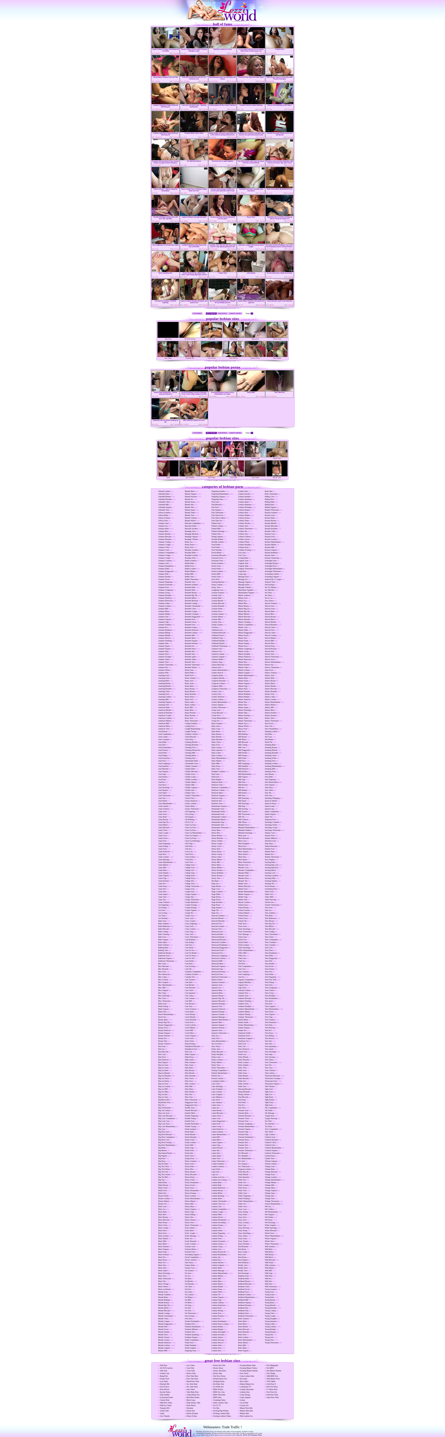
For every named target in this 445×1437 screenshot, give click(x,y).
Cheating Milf (190, 753)
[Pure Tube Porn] (279, 391)
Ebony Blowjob (191, 1174)
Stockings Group (271, 828)
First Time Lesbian (218, 518)
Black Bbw (162, 1214)
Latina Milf (215, 1137)
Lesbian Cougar (217, 1212)
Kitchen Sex (216, 1076)
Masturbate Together (245, 590)
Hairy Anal (215, 726)
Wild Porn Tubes (211, 458)
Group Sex (215, 721)
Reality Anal (242, 1265)
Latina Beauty (216, 1110)
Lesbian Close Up (218, 1204)
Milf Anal (241, 731)
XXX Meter (271, 1381)
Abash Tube (277, 458)
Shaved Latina (270, 633)
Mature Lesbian (244, 670)
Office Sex (242, 956)
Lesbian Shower (217, 1343)
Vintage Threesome (272, 1201)
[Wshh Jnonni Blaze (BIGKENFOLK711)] (279, 187)
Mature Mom (243, 678)
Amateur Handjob (164, 595)
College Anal (189, 865)
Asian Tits (162, 900)
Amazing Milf (163, 699)
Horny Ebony (216, 852)
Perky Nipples (243, 1065)
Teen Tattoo (269, 1060)
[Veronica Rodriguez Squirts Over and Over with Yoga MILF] (165, 215)
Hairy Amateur (216, 723)
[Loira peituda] (251, 271)
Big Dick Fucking (164, 1142)
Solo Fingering (270, 779)
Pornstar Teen (243, 1148)
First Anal (215, 502)
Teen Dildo (269, 956)
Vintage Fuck (270, 1174)
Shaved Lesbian (271, 635)
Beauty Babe (163, 1020)
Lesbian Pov (216, 1319)
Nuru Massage (243, 934)
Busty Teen (189, 718)
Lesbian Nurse (216, 1289)
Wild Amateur (270, 1247)
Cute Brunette (190, 988)
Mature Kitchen (244, 665)
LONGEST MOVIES (235, 313)
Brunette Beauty (191, 593)
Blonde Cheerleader (165, 1316)
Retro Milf (242, 1345)
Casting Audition (191, 723)
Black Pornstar (163, 1255)
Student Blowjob (271, 846)
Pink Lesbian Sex (246, 1416)
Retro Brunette (243, 1332)
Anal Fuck (162, 761)
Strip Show (269, 844)
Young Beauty (270, 1300)
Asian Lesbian (163, 857)
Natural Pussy (243, 916)
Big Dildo (161, 1148)
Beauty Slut (162, 1041)
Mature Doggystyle (245, 633)
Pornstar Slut (243, 1142)
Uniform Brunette (271, 1140)
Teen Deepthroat (271, 953)
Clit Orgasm (189, 817)
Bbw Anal (162, 964)
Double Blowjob (191, 1110)
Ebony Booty (190, 1177)
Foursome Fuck (217, 558)
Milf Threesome (244, 814)
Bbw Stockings (163, 996)
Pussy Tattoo (243, 1236)
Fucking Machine (217, 582)
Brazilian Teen (190, 558)
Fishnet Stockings (217, 531)
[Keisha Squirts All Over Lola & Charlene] (222, 104)
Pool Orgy (242, 1100)
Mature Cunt (242, 627)
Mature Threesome (245, 721)
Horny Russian (216, 876)
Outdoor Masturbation (246, 1009)
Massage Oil (242, 579)
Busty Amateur (190, 678)
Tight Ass (268, 1094)
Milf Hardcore (243, 769)
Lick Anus (242, 553)
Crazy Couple (190, 921)
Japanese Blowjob (218, 1001)
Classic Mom (189, 806)
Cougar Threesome (192, 900)
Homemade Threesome (220, 828)
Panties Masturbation (245, 1025)
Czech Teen (189, 1038)
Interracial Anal (217, 932)
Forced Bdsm (216, 553)
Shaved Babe (270, 611)
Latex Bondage (217, 1086)
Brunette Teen (190, 662)
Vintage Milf (269, 1185)
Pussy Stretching (244, 1233)
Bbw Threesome (164, 1001)
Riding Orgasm (270, 507)
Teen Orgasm (270, 1014)
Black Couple (163, 1228)
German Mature (217, 617)
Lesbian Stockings (245, 507)
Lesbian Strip (243, 513)
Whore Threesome (271, 1244)
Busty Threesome (191, 721)
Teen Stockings (270, 1052)
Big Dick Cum (163, 1140)
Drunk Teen (189, 1156)
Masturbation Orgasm (246, 593)
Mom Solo (242, 857)
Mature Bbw (242, 603)
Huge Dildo (215, 894)
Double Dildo (190, 1113)
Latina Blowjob (217, 1113)
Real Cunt (242, 1255)
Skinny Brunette (271, 691)
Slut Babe (268, 734)
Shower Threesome (272, 667)
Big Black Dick (164, 1100)
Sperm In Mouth (271, 801)
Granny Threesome (218, 707)
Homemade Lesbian (218, 817)
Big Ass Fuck (163, 1084)
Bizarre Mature (163, 1201)
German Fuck (216, 611)
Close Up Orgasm (191, 836)
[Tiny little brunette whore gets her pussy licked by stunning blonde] (251, 159)
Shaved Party (270, 643)
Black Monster (163, 1247)
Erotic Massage (190, 1236)
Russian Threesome (272, 558)
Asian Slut (162, 889)
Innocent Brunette (218, 921)
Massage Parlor (243, 585)
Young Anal (269, 1292)
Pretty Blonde (243, 1174)
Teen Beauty (269, 921)
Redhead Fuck (243, 1292)
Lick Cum (242, 555)
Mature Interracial (244, 659)
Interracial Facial (217, 950)
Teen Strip (268, 1054)
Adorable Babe (163, 494)
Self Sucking (269, 585)
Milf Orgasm (243, 777)
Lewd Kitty (244, 1403)
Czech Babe (189, 1012)
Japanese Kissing (217, 1012)
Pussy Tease (242, 1239)
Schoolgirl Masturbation (273, 569)
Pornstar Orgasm (244, 1129)
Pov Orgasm (242, 1164)
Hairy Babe (215, 731)
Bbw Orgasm (163, 990)
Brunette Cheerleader (192, 606)
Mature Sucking (244, 715)
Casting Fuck (190, 726)
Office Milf (242, 953)
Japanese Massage (218, 1017)
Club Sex (188, 849)
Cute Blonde (189, 985)
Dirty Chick (189, 1078)
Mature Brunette (244, 619)
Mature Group (243, 651)
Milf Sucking (243, 809)
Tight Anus (269, 1092)
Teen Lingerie (270, 1006)
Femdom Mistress (191, 1329)
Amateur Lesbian (164, 606)
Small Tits (268, 742)
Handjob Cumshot (218, 771)
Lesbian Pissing (217, 1311)
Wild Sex (268, 1279)
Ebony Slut (189, 1217)
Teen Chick (269, 937)
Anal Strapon (163, 790)
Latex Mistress (216, 1097)
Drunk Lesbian (190, 1142)
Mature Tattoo (243, 718)
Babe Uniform (163, 945)
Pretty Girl (242, 1182)
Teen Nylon (269, 1012)
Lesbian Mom (216, 1281)
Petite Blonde (243, 1076)
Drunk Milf (189, 1145)
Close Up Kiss (190, 830)
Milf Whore (242, 822)
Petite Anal (242, 1070)
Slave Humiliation (271, 729)
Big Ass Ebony (163, 1081)
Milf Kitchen (243, 771)
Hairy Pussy (215, 766)
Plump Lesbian (243, 1094)
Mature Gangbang (244, 649)
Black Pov (162, 1257)
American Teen (163, 729)
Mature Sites (244, 1413)
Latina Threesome (218, 1161)
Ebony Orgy (189, 1212)
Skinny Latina (270, 697)
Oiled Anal (242, 958)
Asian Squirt (162, 894)
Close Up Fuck (190, 828)
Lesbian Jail (215, 1257)
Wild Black (269, 1257)
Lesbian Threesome (245, 529)
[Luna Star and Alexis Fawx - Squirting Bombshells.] (194, 104)
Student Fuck (270, 849)
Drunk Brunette (190, 1137)
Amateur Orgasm (164, 619)
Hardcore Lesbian (218, 790)
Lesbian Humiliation (218, 1255)
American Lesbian (165, 718)
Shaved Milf (269, 641)
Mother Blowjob (244, 886)
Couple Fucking (191, 905)
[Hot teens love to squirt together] (222, 159)
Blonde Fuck (163, 1335)
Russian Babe (270, 518)
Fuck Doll (215, 579)
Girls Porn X (271, 1384)
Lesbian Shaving (217, 1340)
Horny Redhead (217, 873)
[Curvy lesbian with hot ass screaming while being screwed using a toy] (251, 48)
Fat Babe (188, 1279)
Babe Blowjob (163, 929)
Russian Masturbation (273, 542)
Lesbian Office (216, 1292)
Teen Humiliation (271, 998)
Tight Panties (269, 1100)
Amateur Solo (163, 643)
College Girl (189, 870)
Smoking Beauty (271, 747)
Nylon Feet (242, 940)
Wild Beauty (269, 1255)
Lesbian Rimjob (217, 1329)
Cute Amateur (190, 980)
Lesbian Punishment (218, 1321)
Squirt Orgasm (270, 814)
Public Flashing (244, 1198)
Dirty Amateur (190, 1062)
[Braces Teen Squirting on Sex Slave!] (279, 104)
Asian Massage (163, 860)
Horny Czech (216, 846)
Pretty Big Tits (243, 1172)
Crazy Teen (189, 934)
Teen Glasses (269, 990)
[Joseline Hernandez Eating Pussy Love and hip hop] (279, 132)
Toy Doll (268, 1121)
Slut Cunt (268, 737)
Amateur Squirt (163, 646)
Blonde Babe (163, 1297)
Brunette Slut (189, 651)
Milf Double (242, 753)
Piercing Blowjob (244, 1089)
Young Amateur (270, 1289)
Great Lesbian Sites (247, 1376)
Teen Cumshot (270, 945)
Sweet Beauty (270, 886)
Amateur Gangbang (165, 590)
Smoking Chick (270, 755)
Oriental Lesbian (244, 990)
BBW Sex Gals (219, 1392)
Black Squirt (162, 1271)
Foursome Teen (217, 561)
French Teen (216, 577)
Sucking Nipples (271, 881)
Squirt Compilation (272, 811)
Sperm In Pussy (270, 803)
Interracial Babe (217, 934)
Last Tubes (168, 358)
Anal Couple (163, 737)
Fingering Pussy (217, 499)
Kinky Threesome (218, 1068)
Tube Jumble (277, 358)
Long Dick (242, 571)
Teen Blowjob (270, 929)
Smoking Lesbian (271, 763)
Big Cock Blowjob (165, 1116)
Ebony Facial (190, 1185)
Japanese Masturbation (219, 1020)
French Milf (215, 574)
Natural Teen (243, 918)
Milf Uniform (243, 819)
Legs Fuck (215, 1172)
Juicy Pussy (215, 1046)
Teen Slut (268, 1041)
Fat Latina (188, 1292)
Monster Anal (243, 865)
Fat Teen (188, 1311)
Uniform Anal (270, 1137)
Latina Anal (215, 1105)
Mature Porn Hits (246, 1408)
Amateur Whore (164, 670)
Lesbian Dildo (216, 1214)
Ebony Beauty (190, 1172)
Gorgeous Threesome (219, 689)
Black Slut (162, 1265)
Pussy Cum (242, 1209)
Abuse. (260, 1435)
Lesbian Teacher (244, 523)
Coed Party (189, 860)
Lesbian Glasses (217, 1244)
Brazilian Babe (190, 553)
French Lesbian (217, 571)
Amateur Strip (163, 651)
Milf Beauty (242, 737)
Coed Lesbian (190, 857)
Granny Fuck (216, 694)
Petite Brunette (243, 1078)
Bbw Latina (162, 977)
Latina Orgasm (216, 1142)
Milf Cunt (241, 747)
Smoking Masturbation (273, 766)
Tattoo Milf (269, 897)
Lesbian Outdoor (217, 1303)
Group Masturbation (218, 718)
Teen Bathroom (270, 918)
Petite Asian (242, 1073)
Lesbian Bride (216, 1198)
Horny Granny (216, 854)
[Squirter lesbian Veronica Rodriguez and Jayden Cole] (194, 299)
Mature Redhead (244, 694)
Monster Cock (243, 868)
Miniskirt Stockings (245, 833)
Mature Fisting (243, 643)
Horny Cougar (216, 844)
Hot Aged (243, 1379)
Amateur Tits (163, 667)
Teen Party (269, 1025)
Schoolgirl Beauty (271, 563)
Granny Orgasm (217, 705)
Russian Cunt (270, 534)
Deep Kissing (190, 1044)
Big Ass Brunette (164, 1076)
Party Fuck (242, 1044)
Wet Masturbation (271, 1212)
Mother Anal (242, 884)
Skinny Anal (269, 675)
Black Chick (162, 1225)
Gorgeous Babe (217, 675)
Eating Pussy (189, 1158)
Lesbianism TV (245, 1387)
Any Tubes (211, 477)
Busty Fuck (189, 699)
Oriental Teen (243, 993)
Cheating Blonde (191, 742)
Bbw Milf (161, 988)
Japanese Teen (216, 1030)
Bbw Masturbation (165, 985)
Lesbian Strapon (244, 510)
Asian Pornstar (163, 881)
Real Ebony (242, 1257)
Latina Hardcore (217, 1129)
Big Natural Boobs (165, 1153)
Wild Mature (269, 1268)
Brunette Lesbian (191, 633)
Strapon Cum (270, 833)
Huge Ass (215, 884)
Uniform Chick (270, 1142)
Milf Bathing (243, 734)
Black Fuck (162, 1233)
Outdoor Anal (243, 996)
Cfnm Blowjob (190, 737)
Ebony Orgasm (190, 1209)
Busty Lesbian (190, 705)
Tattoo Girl (269, 894)
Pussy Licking (243, 1222)
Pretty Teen (242, 1190)
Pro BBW (270, 1368)
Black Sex (162, 1263)
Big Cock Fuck (163, 1124)
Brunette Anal (190, 582)
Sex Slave (268, 595)
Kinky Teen (215, 1065)
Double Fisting (190, 1118)
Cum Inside (189, 948)
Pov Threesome (244, 1166)
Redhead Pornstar (244, 1305)
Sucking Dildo (270, 878)
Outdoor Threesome (245, 1017)
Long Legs (242, 574)
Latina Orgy (215, 1145)
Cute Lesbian (190, 998)
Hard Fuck (215, 777)
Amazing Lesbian (164, 697)
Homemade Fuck (217, 814)
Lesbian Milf (216, 1279)
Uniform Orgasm (271, 1150)
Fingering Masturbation (220, 494)
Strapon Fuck (270, 836)
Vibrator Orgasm (271, 1161)
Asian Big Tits (163, 822)
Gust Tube (233, 477)
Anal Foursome (164, 758)
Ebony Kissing (190, 1193)
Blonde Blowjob (164, 1311)
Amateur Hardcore (165, 598)
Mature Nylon (243, 681)
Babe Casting (163, 932)
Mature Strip (242, 713)
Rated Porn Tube (193, 1381)
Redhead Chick (244, 1287)
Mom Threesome (244, 862)
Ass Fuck (161, 910)
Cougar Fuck (189, 892)
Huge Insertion (216, 902)
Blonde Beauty (163, 1303)
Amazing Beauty (164, 683)
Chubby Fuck (190, 774)
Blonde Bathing (164, 1300)
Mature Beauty (243, 606)
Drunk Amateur (190, 1129)
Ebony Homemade (192, 1190)
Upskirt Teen (269, 1158)
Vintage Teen (270, 1198)
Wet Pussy (268, 1220)
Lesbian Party (216, 1308)
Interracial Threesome (219, 977)
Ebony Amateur (190, 1161)
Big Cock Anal (163, 1113)
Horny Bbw (215, 833)
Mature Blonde (243, 614)
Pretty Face (242, 1180)
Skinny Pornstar (271, 713)
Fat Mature (189, 1297)
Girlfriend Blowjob (218, 633)
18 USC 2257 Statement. (250, 1435)
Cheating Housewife (192, 750)
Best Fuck (162, 1057)
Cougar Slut (189, 897)
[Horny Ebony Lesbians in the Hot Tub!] (165, 76)
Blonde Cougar (163, 1321)
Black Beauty (163, 1217)
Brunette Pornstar (191, 643)
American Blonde (164, 710)
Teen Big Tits (270, 924)
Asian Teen (162, 897)
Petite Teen (242, 1086)
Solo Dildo (269, 777)
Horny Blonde (216, 836)
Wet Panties (269, 1217)
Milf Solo (241, 795)
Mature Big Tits (244, 611)
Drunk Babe (189, 1132)
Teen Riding (269, 1036)
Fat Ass (187, 1276)
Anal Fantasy (163, 750)
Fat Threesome (190, 1313)
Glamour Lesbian (217, 654)
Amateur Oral (163, 617)
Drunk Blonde (190, 1134)
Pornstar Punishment (245, 1137)
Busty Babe (189, 686)
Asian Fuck (162, 849)
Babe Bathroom (164, 926)
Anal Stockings (163, 787)
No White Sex (218, 1387)
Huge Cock (215, 889)
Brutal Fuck (189, 675)
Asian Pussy (162, 886)
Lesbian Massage (217, 1271)
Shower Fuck (270, 659)
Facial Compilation (192, 1257)
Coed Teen (189, 862)
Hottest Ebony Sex (220, 1379)
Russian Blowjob (271, 526)
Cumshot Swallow (191, 974)
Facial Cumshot (190, 1260)
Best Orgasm (163, 1062)
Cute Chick (189, 990)
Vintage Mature (270, 1182)
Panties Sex (242, 1030)
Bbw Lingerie (163, 982)
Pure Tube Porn (192, 1379)
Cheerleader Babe (191, 761)
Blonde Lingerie (164, 1348)
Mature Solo (242, 705)
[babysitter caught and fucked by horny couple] (251, 243)
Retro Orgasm (243, 1351)
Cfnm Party (189, 739)
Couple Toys (189, 916)
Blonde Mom (190, 491)
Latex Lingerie (216, 1094)
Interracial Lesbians (218, 958)
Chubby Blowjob (191, 771)
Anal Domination (164, 747)
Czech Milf (189, 1030)
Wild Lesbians (270, 1265)
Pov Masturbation (244, 1158)
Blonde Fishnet (163, 1332)
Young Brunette (270, 1308)
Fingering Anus (190, 1351)
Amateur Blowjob (164, 537)
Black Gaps (191, 1400)
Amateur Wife (163, 673)
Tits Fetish (268, 1110)
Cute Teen (188, 1006)
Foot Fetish (215, 547)
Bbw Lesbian (163, 980)
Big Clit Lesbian (164, 1110)
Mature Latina (243, 667)
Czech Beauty (190, 1014)
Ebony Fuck (189, 1188)
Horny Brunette (217, 838)
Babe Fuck (162, 937)
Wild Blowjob (270, 1260)
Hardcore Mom (217, 793)
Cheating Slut (190, 758)
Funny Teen (215, 587)
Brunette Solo (190, 654)
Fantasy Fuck (190, 1268)
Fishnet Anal (216, 523)
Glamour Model (217, 659)
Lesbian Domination (218, 1220)
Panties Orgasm (244, 1028)
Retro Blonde (243, 1327)
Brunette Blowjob (191, 601)
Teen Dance (269, 950)
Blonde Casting (164, 1313)
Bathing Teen (163, 950)
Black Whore (163, 1287)
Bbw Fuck (162, 972)
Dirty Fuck (189, 1081)
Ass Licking (162, 913)
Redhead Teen (243, 1313)
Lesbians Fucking (244, 550)
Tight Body (269, 1097)
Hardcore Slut (216, 801)
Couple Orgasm (190, 910)
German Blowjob (217, 603)
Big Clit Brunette (164, 1108)
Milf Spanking (243, 798)
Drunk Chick (189, 1140)
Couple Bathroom (191, 902)
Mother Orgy (243, 897)
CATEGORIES (197, 313)
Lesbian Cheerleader (219, 1201)
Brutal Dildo (189, 673)
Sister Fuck (269, 670)
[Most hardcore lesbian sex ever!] (194, 419)
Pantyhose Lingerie (245, 1038)
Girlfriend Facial (217, 635)
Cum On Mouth (191, 953)
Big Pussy (162, 1161)
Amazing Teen (163, 705)
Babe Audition (163, 924)
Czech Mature (190, 1028)
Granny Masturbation (219, 702)
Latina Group (216, 1126)
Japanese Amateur (218, 982)
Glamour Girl (216, 651)
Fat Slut (188, 1308)
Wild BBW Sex (272, 1376)
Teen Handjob (270, 996)
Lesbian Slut (216, 1351)
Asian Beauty (163, 819)
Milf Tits (241, 817)
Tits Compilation (271, 1108)
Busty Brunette (190, 694)
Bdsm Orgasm (163, 1009)
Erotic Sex (188, 1239)
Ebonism (190, 1408)
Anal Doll (161, 745)
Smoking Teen (270, 771)
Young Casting (270, 1311)
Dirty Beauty (189, 1070)
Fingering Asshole (218, 491)
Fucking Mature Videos (248, 1368)
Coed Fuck (189, 854)
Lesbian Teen (243, 526)
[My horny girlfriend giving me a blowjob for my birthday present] (222, 299)
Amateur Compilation (166, 553)
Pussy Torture (243, 1241)
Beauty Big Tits (164, 1022)
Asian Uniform (163, 902)
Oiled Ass (241, 961)
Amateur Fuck (163, 587)
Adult (168, 477)
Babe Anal (162, 921)
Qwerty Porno (255, 358)
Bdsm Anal (162, 1004)
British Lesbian (190, 569)
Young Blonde (270, 1305)
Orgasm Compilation (245, 980)
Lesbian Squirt (243, 502)
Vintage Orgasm (271, 1190)
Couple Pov (189, 913)
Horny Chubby (217, 841)
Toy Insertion (270, 1124)
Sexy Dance (269, 601)
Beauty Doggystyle (165, 1025)
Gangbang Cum (217, 590)
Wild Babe (269, 1249)
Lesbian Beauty (217, 1190)
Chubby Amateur (191, 766)
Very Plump (271, 1373)
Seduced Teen (270, 582)
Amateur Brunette (164, 539)
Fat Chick (188, 1287)
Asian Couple (163, 833)
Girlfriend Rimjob (218, 641)
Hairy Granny (216, 747)
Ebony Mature (190, 1201)
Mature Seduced (244, 699)
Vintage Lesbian (271, 1177)
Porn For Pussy (272, 1387)
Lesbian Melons (217, 1276)
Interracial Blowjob (218, 940)
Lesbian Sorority (244, 494)
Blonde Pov (189, 499)
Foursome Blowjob (218, 555)
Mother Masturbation (246, 892)
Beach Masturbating (165, 1014)
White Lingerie (270, 1225)
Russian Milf (269, 547)
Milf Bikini (242, 739)
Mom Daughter (243, 844)
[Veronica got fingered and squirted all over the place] (222, 215)
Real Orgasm (243, 1260)
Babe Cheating (163, 934)
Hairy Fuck (215, 745)
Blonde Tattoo (190, 513)
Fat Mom (188, 1303)
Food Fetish (215, 545)
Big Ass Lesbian (164, 1086)
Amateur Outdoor (164, 625)
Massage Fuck (243, 577)
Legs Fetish (215, 1169)
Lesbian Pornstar (217, 1316)
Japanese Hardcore (218, 1009)
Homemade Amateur (219, 806)
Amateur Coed (163, 550)
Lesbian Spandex (244, 497)
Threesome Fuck (271, 1081)
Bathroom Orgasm (165, 958)
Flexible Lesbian (217, 542)
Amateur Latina (164, 603)
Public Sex (242, 1204)
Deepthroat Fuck (191, 1049)
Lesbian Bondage (217, 1196)
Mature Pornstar (244, 691)
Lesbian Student (244, 515)
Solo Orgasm (269, 785)
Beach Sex (162, 1017)
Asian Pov (162, 884)
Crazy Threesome (191, 937)
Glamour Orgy (216, 662)
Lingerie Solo (243, 563)
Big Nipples (162, 1156)
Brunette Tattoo (190, 659)
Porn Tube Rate (192, 1376)
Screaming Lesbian (272, 574)
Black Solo (162, 1268)
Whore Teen (269, 1241)
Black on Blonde (164, 1289)
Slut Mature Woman (274, 1371)
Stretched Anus (270, 841)
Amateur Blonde (164, 534)
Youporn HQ (255, 458)
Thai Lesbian (269, 1073)
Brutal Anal (189, 670)
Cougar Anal (189, 889)
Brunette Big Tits (191, 595)
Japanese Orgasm (217, 1025)
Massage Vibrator (244, 587)
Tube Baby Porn (193, 1392)
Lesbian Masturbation (219, 1273)
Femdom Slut (190, 1332)
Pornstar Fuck (243, 1121)
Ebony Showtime (219, 1371)
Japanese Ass (216, 988)
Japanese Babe (216, 990)
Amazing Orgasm (164, 702)
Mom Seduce (243, 854)
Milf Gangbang (243, 763)
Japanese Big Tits (217, 998)
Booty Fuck (189, 547)
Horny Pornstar (217, 870)
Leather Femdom (217, 1164)
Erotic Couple (190, 1233)
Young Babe (269, 1297)
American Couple (164, 715)
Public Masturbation (245, 1201)
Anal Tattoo (162, 793)
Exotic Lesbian (190, 1244)
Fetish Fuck (189, 1343)
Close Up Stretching (192, 841)
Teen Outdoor (270, 1020)
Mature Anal (242, 598)
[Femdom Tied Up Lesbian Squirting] (251, 104)
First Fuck (215, 507)
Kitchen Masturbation (219, 1073)
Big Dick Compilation (166, 1137)
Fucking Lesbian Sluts (221, 1413)
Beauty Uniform (164, 1044)
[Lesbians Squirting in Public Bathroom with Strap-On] (165, 104)
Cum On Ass (189, 950)
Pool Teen (242, 1108)
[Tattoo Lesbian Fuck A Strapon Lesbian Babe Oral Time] (194, 187)
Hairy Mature (216, 761)
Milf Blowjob (243, 742)
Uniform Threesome (272, 1153)
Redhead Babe (243, 1279)
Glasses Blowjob (217, 665)
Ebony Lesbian (190, 1196)
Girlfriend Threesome (219, 646)
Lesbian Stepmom (244, 505)
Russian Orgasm (271, 550)
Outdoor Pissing (244, 1014)
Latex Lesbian (216, 1092)
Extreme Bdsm (190, 1249)
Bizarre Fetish (163, 1196)
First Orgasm (216, 510)
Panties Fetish (243, 1022)
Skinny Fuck (269, 694)
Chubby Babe (190, 769)
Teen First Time (270, 980)
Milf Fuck (241, 761)
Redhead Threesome (245, 1316)
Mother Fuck (243, 889)
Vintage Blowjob (271, 1172)
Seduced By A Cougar (273, 579)
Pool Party (242, 1102)
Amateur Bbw (163, 531)
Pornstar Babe (243, 1113)
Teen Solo (268, 1044)
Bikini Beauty (163, 1185)
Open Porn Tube (273, 1397)
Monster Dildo (243, 873)
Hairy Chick (216, 742)
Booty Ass (188, 542)
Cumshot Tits (190, 977)
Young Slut (269, 1335)
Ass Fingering (163, 905)
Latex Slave (215, 1100)
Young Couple (270, 1316)
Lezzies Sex (244, 1405)
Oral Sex (241, 977)
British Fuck (189, 566)
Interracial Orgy (217, 969)
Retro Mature (243, 1343)
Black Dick (162, 1230)
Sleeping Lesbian (271, 731)
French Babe (216, 569)
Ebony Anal (189, 1164)
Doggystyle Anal (191, 1102)
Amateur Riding (164, 633)
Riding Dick (269, 499)
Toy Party (268, 1126)
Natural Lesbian (244, 910)
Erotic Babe (189, 1230)
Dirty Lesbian (190, 1084)
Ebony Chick (190, 1180)
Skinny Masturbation (272, 702)
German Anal (216, 595)
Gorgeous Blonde (217, 678)
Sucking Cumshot (271, 876)
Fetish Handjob (190, 1345)
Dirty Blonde (189, 1073)
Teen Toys (268, 1068)
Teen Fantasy (270, 969)
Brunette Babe (190, 587)
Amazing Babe (163, 681)
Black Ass (162, 1209)
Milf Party (242, 782)
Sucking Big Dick (271, 868)
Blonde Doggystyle (165, 1324)
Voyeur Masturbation (272, 1204)
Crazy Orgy (189, 932)
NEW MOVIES (222, 313)
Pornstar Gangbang (245, 1124)
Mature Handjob (244, 654)
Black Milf (162, 1241)
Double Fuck (189, 1121)
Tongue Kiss (269, 1116)
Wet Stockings (270, 1222)
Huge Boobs (216, 886)
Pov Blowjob (243, 1153)
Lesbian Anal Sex (217, 1177)
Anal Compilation (164, 734)
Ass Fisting (162, 908)
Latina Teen (215, 1158)
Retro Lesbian (243, 1337)
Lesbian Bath (216, 1185)
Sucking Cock (270, 873)
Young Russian (270, 1332)
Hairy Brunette (216, 739)
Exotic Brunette (190, 1241)
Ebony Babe (189, 1166)
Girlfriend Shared (217, 643)
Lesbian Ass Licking (219, 1180)
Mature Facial (243, 635)
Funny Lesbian (216, 585)
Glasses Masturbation (219, 670)
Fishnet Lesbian (217, 526)
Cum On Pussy (190, 956)
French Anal (216, 566)
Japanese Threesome (219, 1033)
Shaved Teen (269, 654)
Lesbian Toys (243, 534)
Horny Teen (215, 878)
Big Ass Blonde (164, 1073)
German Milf (216, 619)
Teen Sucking (270, 1057)
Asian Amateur (163, 809)
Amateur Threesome (165, 665)
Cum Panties (189, 961)
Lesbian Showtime (247, 1389)
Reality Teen (242, 1271)
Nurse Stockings (244, 929)
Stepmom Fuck (270, 819)
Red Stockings (243, 1273)
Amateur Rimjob (164, 635)
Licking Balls (243, 558)
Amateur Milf (163, 609)
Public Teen (242, 1206)
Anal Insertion (163, 766)
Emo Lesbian (190, 1228)
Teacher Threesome (272, 905)
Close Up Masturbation (193, 833)
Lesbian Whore (243, 542)
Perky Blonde (243, 1057)
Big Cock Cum (163, 1121)
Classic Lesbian (190, 803)
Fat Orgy (188, 1305)
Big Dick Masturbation (166, 1145)
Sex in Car (269, 598)
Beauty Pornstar (164, 1036)
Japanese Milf (216, 1022)
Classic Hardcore (191, 801)
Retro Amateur (243, 1319)
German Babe (216, 598)
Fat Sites (216, 1408)
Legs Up (214, 1174)
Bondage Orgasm (191, 537)
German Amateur (217, 593)
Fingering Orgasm (218, 497)
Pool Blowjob (243, 1097)
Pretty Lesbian (243, 1185)
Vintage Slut (269, 1196)
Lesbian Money (217, 1284)
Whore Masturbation (272, 1236)
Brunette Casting (191, 603)
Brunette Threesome (192, 665)
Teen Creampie (270, 942)
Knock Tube (277, 477)
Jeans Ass (215, 1036)
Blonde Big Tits (164, 1305)
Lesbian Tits (242, 531)
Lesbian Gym (216, 1249)
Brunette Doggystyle (192, 617)
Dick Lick (188, 1052)
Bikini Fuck (162, 1190)
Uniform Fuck (270, 1145)
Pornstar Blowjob (244, 1116)
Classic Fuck (189, 798)
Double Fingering (191, 1116)
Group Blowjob (217, 713)
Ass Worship (163, 918)
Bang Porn (255, 339)
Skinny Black (270, 683)
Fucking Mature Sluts (248, 1365)
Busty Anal (189, 681)
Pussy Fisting (243, 1212)
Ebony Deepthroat (191, 1182)
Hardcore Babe (217, 782)
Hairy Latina (216, 753)
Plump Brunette (244, 1092)
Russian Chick (270, 531)
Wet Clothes (269, 1209)
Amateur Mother (164, 614)
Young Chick (270, 1313)
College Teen (190, 884)
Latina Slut (215, 1150)
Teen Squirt (269, 1049)
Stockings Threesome (273, 830)
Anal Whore (162, 801)
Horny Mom (216, 865)
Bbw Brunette (163, 969)
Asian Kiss (162, 854)
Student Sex (269, 854)
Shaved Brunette (271, 625)
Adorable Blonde (164, 497)
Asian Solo (162, 892)
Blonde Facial (163, 1329)
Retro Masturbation (245, 1340)
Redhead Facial (244, 1289)
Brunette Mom (190, 638)
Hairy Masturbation (218, 758)
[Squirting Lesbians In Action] (222, 48)
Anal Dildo (162, 742)
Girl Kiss (214, 627)
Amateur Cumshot (165, 561)
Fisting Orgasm (217, 537)
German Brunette (217, 606)
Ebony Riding (190, 1214)
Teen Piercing (270, 1028)
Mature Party (243, 689)
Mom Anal (242, 836)
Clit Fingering (190, 811)
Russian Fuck (270, 537)
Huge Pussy (215, 905)
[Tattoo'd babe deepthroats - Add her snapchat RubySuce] (165, 391)
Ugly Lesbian (270, 1134)
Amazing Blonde (164, 686)
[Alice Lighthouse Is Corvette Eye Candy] (165, 243)
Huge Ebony (216, 897)
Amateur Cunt (163, 563)
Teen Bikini (269, 926)
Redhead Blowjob (244, 1284)
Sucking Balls (270, 862)
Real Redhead (243, 1263)
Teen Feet (268, 972)
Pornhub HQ (190, 358)
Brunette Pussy (190, 649)
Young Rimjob (270, 1329)
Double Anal (189, 1108)
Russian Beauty (270, 521)
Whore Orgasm (270, 1239)
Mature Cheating (244, 622)
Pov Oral (241, 1161)
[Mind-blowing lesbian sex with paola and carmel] (222, 76)
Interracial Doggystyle (219, 948)
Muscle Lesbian (244, 902)
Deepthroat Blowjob (192, 1046)
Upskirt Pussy (270, 1156)
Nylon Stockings (244, 948)
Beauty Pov (162, 1038)
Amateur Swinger (164, 657)
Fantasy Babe (190, 1265)
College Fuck (190, 868)
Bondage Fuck (190, 531)
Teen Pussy (269, 1033)
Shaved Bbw (269, 614)
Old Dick (241, 964)
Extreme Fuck (190, 1252)
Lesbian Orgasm (217, 1297)
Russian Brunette (271, 529)
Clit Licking (189, 814)
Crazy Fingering (191, 924)
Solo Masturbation (271, 782)
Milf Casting (242, 745)
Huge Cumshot (217, 892)
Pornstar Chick (243, 1118)
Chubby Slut (189, 790)
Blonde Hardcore (164, 1343)
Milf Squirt (242, 801)
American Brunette (165, 713)
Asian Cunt (162, 836)
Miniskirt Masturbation (246, 828)
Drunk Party (189, 1150)
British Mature (190, 571)
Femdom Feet (190, 1324)
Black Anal (162, 1206)
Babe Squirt (162, 942)
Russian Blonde (270, 523)
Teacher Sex (269, 902)
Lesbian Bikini (216, 1193)
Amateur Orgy (163, 622)
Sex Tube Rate (192, 1384)
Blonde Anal (162, 1292)
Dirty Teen (189, 1097)
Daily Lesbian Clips (220, 1403)
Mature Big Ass (244, 609)
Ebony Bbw (189, 1169)
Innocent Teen (216, 929)
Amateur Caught (164, 545)
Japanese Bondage (218, 1004)
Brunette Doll (190, 619)
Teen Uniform (270, 1070)
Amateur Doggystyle (165, 571)
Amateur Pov (163, 627)
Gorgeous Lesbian (218, 683)
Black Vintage (163, 1284)
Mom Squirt (242, 860)
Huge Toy (215, 913)
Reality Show (243, 1268)
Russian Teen (270, 555)
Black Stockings (164, 1273)
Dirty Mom (189, 1089)
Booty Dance (190, 545)
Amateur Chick (163, 547)
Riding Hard (269, 505)
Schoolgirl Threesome (273, 571)
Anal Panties (162, 777)
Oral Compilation (244, 966)
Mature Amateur (244, 595)
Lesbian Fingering (218, 1233)
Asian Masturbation (165, 862)
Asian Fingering (164, 844)
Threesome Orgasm (272, 1084)
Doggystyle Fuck (191, 1105)
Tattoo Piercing (270, 900)
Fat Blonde (189, 1281)
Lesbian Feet (216, 1228)
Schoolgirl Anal (270, 561)
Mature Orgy (243, 686)
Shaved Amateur (271, 603)
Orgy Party (242, 988)
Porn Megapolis (272, 1365)
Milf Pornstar (243, 785)
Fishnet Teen (216, 534)
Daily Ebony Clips (193, 1403)
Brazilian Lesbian (191, 555)
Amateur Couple (164, 558)
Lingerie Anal (243, 561)
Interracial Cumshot (218, 942)
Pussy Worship (243, 1244)
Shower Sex (269, 665)
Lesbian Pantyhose (218, 1305)
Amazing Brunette (165, 689)
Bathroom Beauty (164, 953)
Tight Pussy (269, 1102)
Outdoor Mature (244, 1012)
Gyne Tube (255, 477)
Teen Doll (268, 961)
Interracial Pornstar (218, 972)
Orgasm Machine (244, 982)
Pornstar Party (243, 1134)
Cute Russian (190, 1004)
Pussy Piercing (243, 1228)
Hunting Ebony (219, 1381)
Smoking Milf (270, 769)
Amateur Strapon (164, 649)
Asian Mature (163, 865)
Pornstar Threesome (245, 1150)
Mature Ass (242, 601)
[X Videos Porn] (279, 48)
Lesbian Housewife (218, 1252)
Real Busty (242, 1249)
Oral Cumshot (243, 972)
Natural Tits (242, 921)
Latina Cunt (215, 1118)
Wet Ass (268, 1206)
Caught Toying (190, 731)
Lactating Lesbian (218, 1081)
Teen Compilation (271, 940)
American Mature (164, 721)
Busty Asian (189, 683)
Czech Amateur (190, 1009)
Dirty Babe (189, 1068)
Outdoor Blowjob (244, 998)
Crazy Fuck (189, 926)
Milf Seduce (242, 793)
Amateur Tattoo (164, 659)
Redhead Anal (243, 1276)
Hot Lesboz (244, 1381)
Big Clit (161, 1105)
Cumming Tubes (219, 1400)
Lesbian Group (216, 1247)
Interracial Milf (216, 961)
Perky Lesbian (243, 1062)
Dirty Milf (188, 1086)
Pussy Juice (242, 1220)
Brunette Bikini (190, 598)
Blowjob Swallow (191, 529)
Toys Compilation (271, 1129)
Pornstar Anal (243, 1110)
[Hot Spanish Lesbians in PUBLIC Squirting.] (165, 299)
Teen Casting (269, 932)
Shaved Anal (269, 606)
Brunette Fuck (190, 625)
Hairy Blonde (216, 737)
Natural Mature (243, 913)
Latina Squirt (216, 1156)
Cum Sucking (190, 966)
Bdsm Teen (162, 1012)
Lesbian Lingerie (217, 1265)
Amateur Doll (163, 574)
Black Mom (162, 1244)
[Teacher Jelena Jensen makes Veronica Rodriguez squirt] (194, 48)
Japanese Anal (216, 985)
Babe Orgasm (163, 940)
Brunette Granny (191, 627)
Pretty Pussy (242, 1188)
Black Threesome (164, 1279)
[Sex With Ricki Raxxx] (194, 159)
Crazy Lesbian (190, 929)
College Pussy (190, 878)
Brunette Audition (191, 585)
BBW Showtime (219, 1395)
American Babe (164, 707)
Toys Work (269, 1132)
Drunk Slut (189, 1153)
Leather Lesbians (217, 1166)
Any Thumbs (190, 477)
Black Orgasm (163, 1249)
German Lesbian (217, 614)
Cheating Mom (190, 755)
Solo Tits (268, 793)
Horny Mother (216, 868)
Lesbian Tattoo (243, 521)
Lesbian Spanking (244, 499)
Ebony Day (191, 1411)
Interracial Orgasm (218, 966)
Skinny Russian (270, 715)
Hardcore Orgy (217, 798)
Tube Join (211, 339)
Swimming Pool (271, 889)
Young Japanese (271, 1321)
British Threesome (191, 579)
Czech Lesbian (190, 1025)
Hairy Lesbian (216, 755)
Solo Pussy (269, 787)
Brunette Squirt (190, 657)
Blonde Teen (189, 515)
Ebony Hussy (218, 1368)
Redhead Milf (243, 1300)
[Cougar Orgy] (222, 271)
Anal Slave (162, 785)
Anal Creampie (163, 739)
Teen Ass (268, 910)
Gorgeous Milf (216, 686)
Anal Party (162, 779)
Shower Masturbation (273, 662)
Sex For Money (270, 587)
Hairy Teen (215, 769)
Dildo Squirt (189, 1060)
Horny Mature (216, 860)
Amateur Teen (163, 662)
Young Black (269, 1303)
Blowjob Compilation (193, 523)
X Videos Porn (272, 1389)
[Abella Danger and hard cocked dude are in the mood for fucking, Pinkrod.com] (222, 132)
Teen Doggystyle (271, 958)
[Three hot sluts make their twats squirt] (251, 76)
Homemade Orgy (217, 822)
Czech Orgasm (190, 1036)
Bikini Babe (162, 1182)
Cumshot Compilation (193, 972)
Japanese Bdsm (217, 993)
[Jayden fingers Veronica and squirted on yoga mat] (251, 299)
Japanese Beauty (217, 996)
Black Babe (162, 1212)
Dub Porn (168, 339)
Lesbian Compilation (219, 1209)
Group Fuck (215, 715)
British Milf (189, 574)
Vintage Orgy (270, 1193)
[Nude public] (251, 391)
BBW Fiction (218, 1389)
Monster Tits (242, 881)
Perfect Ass (242, 1054)
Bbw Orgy (162, 993)
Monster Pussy (243, 878)
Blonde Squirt (190, 510)
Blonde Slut (189, 505)
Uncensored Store (168, 458)
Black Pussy (162, 1260)
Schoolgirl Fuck (271, 566)
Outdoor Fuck (243, 1004)
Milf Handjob (243, 766)
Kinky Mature (216, 1062)
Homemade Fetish (218, 811)
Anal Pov (161, 782)
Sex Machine (269, 590)
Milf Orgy (242, 779)
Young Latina (270, 1324)
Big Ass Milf (163, 1089)
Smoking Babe (270, 745)
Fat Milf (188, 1300)
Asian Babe (162, 817)
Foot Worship (216, 550)
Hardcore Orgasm (218, 795)
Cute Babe (189, 982)
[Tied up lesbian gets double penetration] (279, 271)
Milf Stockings (243, 803)
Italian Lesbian (216, 980)
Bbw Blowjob (163, 966)
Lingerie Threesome (245, 569)
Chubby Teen (190, 793)
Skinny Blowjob (271, 689)
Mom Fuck (242, 846)
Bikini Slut (162, 1193)
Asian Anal (162, 811)
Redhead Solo (243, 1311)
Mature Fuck (243, 646)
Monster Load (243, 876)
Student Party (270, 852)
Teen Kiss (268, 1004)
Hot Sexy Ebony (219, 1376)
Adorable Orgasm (164, 507)
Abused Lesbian (164, 491)
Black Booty (162, 1222)
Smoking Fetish (270, 758)
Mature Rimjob (243, 697)
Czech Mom (189, 1033)
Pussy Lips (242, 1225)
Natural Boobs (243, 908)
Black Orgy (162, 1252)
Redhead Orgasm (244, 1303)
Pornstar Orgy (243, 1132)
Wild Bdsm (269, 1252)
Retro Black (242, 1324)
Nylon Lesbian (243, 945)
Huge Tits (215, 910)
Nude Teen (242, 924)
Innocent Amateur (218, 916)
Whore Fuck (269, 1233)
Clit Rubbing (189, 819)
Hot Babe (215, 881)
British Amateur (190, 561)
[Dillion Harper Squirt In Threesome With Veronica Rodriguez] (279, 76)
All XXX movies (189, 339)
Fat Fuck (188, 1289)
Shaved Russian (271, 649)
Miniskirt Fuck (243, 825)
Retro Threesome (271, 494)
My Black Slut (218, 1384)
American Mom (164, 726)
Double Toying (190, 1126)
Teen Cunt (268, 948)
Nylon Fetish (243, 942)
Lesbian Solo (243, 491)
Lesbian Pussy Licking (219, 1324)
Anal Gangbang (164, 763)
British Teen (189, 577)
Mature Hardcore (244, 657)
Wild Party (269, 1276)
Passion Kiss (242, 1052)
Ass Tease (162, 916)
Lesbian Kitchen (217, 1263)
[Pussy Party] (251, 215)
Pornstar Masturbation (246, 1126)
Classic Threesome (192, 809)
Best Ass (161, 1049)
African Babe (163, 515)
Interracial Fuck (217, 953)
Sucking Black (270, 870)
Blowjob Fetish (190, 526)
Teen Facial (269, 966)
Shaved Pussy (270, 646)
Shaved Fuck (269, 630)
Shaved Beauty (270, 617)
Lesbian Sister (216, 1345)
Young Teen (269, 1340)
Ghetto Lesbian (217, 625)
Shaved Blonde (270, 622)
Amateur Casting (164, 542)
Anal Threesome (164, 795)
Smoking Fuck (270, 761)
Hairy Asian (215, 729)
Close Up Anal (190, 825)
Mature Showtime (246, 1411)
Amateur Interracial (165, 601)
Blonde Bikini (163, 1308)
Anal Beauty (162, 731)
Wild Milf (268, 1271)
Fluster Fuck (277, 339)
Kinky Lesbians (217, 1060)
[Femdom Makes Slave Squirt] (194, 132)
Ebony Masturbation (192, 1198)
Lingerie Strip (243, 566)
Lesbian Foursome (218, 1241)
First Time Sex (216, 521)
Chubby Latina (190, 777)
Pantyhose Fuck (244, 1036)
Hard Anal (215, 774)
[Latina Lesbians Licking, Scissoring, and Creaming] (165, 48)
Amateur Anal (163, 523)
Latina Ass (215, 1108)
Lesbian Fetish (216, 1230)
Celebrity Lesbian (191, 734)
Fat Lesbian (189, 1295)
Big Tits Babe (163, 1164)
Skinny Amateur (271, 673)
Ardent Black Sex (193, 1395)
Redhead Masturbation (246, 1297)
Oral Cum (241, 969)
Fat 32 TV (217, 1405)
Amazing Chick (164, 691)
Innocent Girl (216, 924)
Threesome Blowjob (272, 1076)
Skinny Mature (270, 705)
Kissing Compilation (219, 1070)
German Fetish (216, 609)
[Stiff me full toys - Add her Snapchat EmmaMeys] (165, 187)
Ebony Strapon (190, 1220)
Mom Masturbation (245, 849)
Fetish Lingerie (190, 1348)
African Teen (163, 521)
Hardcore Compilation (219, 787)
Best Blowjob (163, 1052)
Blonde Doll (162, 1327)
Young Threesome (271, 1343)
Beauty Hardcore (164, 1030)
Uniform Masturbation (273, 1148)
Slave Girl (268, 726)
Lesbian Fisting (217, 1236)
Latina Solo (215, 1153)
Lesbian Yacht (243, 547)
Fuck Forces (212, 358)
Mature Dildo (243, 630)
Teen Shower (270, 1038)
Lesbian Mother (217, 1287)
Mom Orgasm (243, 852)
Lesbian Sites (245, 1392)
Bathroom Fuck (164, 956)
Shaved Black (270, 619)
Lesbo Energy (245, 1395)
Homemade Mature (218, 819)
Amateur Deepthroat (165, 566)
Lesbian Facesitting (218, 1222)
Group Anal (215, 710)
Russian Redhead (271, 553)
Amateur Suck (163, 654)
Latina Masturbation (218, 1134)
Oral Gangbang (244, 974)
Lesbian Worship (244, 545)
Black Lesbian (163, 1236)
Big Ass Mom (163, 1092)
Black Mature (163, 1239)
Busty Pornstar (190, 713)
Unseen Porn (190, 458)
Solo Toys (268, 795)
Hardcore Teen (216, 803)
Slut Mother (269, 739)
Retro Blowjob (243, 1329)
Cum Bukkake (190, 940)
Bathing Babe (163, 948)
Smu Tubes (191, 1389)
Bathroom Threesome (166, 961)
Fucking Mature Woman (249, 1371)
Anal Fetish (162, 753)
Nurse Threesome (244, 932)
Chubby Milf (189, 785)
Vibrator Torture (271, 1164)
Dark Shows (191, 1405)
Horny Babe (216, 830)
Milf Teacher (243, 811)
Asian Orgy (162, 878)
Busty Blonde (190, 691)
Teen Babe (269, 916)
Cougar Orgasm (191, 894)
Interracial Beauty (217, 937)
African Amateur (164, 513)
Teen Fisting (269, 982)
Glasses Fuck (216, 667)
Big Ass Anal (163, 1065)
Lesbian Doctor (217, 1217)
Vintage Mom (270, 1188)
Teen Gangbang (271, 988)
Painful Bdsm (243, 1020)
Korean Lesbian (217, 1078)
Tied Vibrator (270, 1086)
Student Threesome (272, 857)
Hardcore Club (216, 785)
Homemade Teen (217, 825)
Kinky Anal (215, 1049)
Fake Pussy (189, 1263)
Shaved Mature (270, 638)
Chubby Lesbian (191, 779)
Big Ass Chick (163, 1078)
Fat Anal (188, 1273)
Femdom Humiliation (192, 1327)
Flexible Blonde (217, 539)
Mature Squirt (243, 707)
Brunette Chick (190, 609)
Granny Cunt (216, 691)
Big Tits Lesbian (164, 1174)
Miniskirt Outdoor (244, 830)
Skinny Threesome (272, 721)
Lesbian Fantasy (217, 1225)
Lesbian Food (216, 1239)
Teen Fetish (269, 974)
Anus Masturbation (165, 803)
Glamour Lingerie (218, 657)
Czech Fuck (189, 1022)
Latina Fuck (215, 1124)
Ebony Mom (189, 1206)
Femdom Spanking (192, 1335)
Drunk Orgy (189, 1148)
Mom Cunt (242, 841)
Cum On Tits (189, 958)
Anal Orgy (162, 774)
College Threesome (192, 886)
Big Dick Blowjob (165, 1134)
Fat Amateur (189, 1271)
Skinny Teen (269, 718)
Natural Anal (243, 905)
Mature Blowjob (244, 617)
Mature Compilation (245, 625)
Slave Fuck (269, 723)
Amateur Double (164, 577)
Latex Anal (215, 1084)
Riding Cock (269, 497)
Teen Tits (268, 1065)
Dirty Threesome (191, 1100)
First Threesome (217, 513)
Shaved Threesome (272, 657)
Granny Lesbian (217, 699)
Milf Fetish (242, 758)
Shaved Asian (270, 609)
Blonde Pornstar (191, 497)
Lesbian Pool (216, 1313)
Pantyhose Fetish (244, 1033)
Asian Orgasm (163, 876)
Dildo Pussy (189, 1057)
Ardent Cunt (233, 339)
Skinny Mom (269, 710)
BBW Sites (217, 1397)
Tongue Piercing (271, 1118)
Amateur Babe (163, 529)
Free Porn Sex (272, 1392)
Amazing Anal (163, 675)
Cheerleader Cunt (191, 763)
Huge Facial (215, 900)
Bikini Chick (163, 1188)
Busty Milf (189, 707)
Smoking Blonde (271, 750)
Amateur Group (164, 593)
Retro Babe (242, 1321)
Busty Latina (189, 702)
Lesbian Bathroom (218, 1188)
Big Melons (162, 1150)
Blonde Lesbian (164, 1345)
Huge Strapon (216, 908)
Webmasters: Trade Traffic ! (222, 1427)
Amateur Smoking (165, 641)
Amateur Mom (163, 611)
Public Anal (242, 1193)
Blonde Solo (189, 507)
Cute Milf (188, 1001)
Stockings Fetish (271, 825)
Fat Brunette (189, 1284)
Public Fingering (244, 1196)
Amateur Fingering (165, 582)
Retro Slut (268, 491)
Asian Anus (162, 814)
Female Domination (192, 1321)
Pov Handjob (243, 1156)
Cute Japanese (190, 993)
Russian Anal (270, 515)
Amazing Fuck (163, 694)
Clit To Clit (189, 822)
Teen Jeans (269, 1001)
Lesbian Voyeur (244, 539)
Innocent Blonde (217, 918)
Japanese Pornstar (217, 1028)
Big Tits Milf (163, 1177)
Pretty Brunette (243, 1177)
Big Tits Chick (163, 1166)
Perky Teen (242, 1068)
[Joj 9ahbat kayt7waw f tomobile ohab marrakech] (251, 187)
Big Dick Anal (163, 1132)
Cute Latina (189, 996)
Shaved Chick (270, 627)
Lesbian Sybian (244, 518)
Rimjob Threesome (272, 510)
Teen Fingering (270, 977)
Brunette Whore (191, 667)
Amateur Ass (163, 526)
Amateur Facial (163, 579)
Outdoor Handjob (244, 1006)
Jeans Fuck (215, 1038)
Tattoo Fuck (269, 892)
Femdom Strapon (191, 1337)
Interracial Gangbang (219, 956)
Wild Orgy (269, 1273)
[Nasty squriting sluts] (165, 271)
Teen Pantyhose (270, 1022)
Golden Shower (217, 673)
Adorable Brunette (165, 499)
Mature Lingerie (244, 673)
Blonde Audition (164, 1295)
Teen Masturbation (271, 1009)
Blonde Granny (164, 1340)
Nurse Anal (242, 926)
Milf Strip (241, 806)
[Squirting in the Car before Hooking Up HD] (165, 419)
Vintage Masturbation (273, 1180)
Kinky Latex (216, 1057)
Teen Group (269, 993)
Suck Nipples (270, 860)
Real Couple (242, 1252)
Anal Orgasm (163, 771)
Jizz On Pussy (216, 1044)
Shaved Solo (269, 651)
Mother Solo (242, 900)
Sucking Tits (269, 884)
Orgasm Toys (243, 985)
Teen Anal (268, 908)
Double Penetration (192, 1124)
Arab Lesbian (163, 806)
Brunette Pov (189, 646)
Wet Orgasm (269, 1214)
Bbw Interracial (164, 974)
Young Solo (269, 1337)
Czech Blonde (190, 1017)
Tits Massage (269, 1113)
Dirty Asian (189, 1065)
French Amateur (217, 563)
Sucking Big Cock (271, 865)
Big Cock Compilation (166, 1118)
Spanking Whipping (272, 798)
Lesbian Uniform (244, 537)
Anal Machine (163, 769)
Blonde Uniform (191, 518)
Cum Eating (189, 942)
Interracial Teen (217, 974)
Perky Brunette (243, 1060)
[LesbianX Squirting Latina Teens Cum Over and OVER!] (194, 243)
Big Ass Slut (162, 1094)
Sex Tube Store (192, 1387)
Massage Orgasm (244, 582)
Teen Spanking (270, 1046)
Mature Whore (243, 726)
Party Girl (241, 1046)
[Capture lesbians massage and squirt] (194, 215)
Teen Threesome (271, 1062)
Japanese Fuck (216, 1006)
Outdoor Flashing (244, 1001)
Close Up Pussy (191, 838)
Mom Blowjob (243, 838)
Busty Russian (190, 715)
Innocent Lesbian (217, 926)
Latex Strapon (216, 1102)
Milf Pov (241, 787)
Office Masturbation (245, 950)
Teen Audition (270, 913)
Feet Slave (188, 1319)
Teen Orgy (269, 1017)
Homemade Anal (217, 809)
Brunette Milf (190, 635)
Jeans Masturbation (218, 1041)
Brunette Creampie (192, 614)
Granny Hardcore (217, 697)
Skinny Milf (269, 707)
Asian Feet (162, 841)
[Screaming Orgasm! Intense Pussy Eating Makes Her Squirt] (222, 391)
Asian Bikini (162, 825)
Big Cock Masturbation (166, 1126)
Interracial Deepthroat (219, 945)
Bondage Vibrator (191, 539)
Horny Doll (215, 849)
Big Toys (161, 1180)
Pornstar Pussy (243, 1140)
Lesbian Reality (217, 1327)
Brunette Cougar (191, 611)
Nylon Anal (242, 937)
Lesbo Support (245, 1397)
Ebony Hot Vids (219, 1365)
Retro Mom (242, 1348)
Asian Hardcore (164, 852)
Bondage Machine (191, 534)
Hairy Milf (215, 763)
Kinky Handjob (217, 1054)
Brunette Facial (190, 622)
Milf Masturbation (244, 774)
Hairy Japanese (217, 750)
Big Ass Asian (163, 1068)
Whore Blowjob (271, 1230)
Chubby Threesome (192, 795)
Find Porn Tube (272, 1395)
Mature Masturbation (245, 675)
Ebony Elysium (192, 1413)
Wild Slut (268, 1281)
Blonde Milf (162, 1351)
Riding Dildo (269, 502)
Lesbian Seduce (217, 1337)
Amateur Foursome (165, 585)
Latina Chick (216, 1116)
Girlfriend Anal (217, 630)
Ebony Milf (189, 1204)
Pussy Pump (242, 1230)
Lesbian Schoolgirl (218, 1332)
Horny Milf (215, 862)
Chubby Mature (190, 782)
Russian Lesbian (271, 539)
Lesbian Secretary (218, 1335)
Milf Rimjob (242, 790)
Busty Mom (189, 710)
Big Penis (161, 1158)
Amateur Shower (164, 638)
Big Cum (161, 1129)
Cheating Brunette (191, 745)
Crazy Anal (189, 918)
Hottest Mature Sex (247, 1384)
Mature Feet (242, 638)
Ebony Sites (217, 1373)
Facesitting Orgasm (192, 1255)
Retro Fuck (242, 1335)
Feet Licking (189, 1316)
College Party (190, 876)
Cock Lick (189, 852)
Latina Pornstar (217, 1148)
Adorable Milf (163, 505)
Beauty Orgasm (164, 1033)
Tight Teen (269, 1105)
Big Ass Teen (163, 1097)
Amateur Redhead (165, 630)
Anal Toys (162, 798)
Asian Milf (162, 868)
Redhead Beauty (244, 1281)
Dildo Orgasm (190, 1054)
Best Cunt (161, 1054)
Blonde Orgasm (190, 494)
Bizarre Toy (162, 1204)
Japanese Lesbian (217, 1014)
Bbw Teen (162, 998)
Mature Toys (242, 723)
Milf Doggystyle (244, 750)
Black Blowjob (163, 1220)
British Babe (189, 563)
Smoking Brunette (271, 753)
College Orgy (190, 873)
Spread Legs (269, 809)
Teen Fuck (269, 985)
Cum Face (188, 945)
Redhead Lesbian (244, 1295)
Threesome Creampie (272, 1078)
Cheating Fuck (190, 747)
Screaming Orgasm (272, 577)
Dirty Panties (189, 1092)
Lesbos (242, 1400)
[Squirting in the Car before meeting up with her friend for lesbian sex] (279, 215)
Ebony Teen (189, 1222)
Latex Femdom (217, 1089)
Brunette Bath (190, 590)
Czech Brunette (190, 1020)
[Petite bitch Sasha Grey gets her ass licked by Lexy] (194, 76)
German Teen (216, 622)
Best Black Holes (193, 1397)
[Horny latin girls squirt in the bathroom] (279, 299)
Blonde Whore (190, 521)
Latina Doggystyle (218, 1121)
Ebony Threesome (191, 1225)
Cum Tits (188, 969)
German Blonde (217, 601)
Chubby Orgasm (191, 787)
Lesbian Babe (216, 1182)
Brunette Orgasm (191, 641)
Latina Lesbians (217, 1132)
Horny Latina (216, 857)
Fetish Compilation (192, 1340)
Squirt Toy (269, 817)
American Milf (163, 723)
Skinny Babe (269, 678)
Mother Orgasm (244, 894)
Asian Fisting (163, 846)
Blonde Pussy (190, 502)
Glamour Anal (216, 649)
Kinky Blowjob (217, 1052)
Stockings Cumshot (272, 822)
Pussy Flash (242, 1214)
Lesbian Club (216, 1206)
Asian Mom (162, 870)
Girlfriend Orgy (217, 638)
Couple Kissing (190, 908)
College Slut (189, 881)
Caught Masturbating (192, 729)
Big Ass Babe (163, 1070)
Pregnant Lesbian (244, 1169)
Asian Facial (162, 838)
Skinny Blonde (270, 686)
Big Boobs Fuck (164, 1102)
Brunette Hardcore (191, 630)
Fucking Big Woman (221, 1411)
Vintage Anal (269, 1166)
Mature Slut (242, 702)
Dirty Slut (188, 1094)
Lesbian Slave (216, 1348)
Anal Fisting (162, 755)
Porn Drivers (233, 358)
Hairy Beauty (216, 734)
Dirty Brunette (190, 1076)
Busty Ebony (189, 697)
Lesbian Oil (215, 1295)
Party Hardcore (243, 1049)
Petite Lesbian (243, 1084)
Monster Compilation (246, 870)
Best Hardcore (163, 1060)
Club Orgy (189, 844)
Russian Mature (270, 545)
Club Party (189, 846)
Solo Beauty (269, 774)
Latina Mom (216, 1140)
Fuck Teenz (244, 1373)
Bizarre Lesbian (164, 1198)
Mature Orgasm (244, 683)
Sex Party (268, 593)
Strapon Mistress (271, 838)
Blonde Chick (163, 1319)
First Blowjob (216, 505)
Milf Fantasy (242, 755)
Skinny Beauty (270, 681)
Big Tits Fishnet (164, 1169)
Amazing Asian (164, 678)
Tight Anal (269, 1089)
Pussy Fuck (242, 1217)
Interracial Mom (217, 964)
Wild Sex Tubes (233, 458)
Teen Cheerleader (271, 934)
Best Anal (161, 1046)
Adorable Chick (164, 502)
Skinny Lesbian (270, 699)
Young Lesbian (270, 1327)
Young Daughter (271, 1319)
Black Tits (162, 1281)
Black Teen (162, 1276)
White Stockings (271, 1228)
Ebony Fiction (192, 1416)
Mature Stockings (244, 710)
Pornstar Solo (243, 1145)
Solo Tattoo (269, 790)
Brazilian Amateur (191, 550)
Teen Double (269, 964)
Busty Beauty (190, 689)
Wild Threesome (271, 1287)
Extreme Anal (190, 1247)
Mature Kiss (242, 662)
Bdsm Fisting (163, 1006)
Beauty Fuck (163, 1028)
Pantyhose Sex (243, 1041)
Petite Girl (242, 1081)
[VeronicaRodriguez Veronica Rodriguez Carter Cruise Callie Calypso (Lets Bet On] (194, 391)
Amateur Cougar (164, 555)
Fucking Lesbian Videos (222, 1416)
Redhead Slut (243, 1308)
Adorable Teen (163, 510)
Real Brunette (243, 1247)
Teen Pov (268, 1030)
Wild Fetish (269, 1263)
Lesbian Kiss (216, 1260)
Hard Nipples (216, 779)
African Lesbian (164, 518)
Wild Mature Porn (273, 1379)
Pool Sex (241, 1105)
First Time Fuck (217, 515)
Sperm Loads (270, 806)
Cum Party (189, 964)
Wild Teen (268, 1284)
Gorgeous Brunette (218, 681)
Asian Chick (162, 830)
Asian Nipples (163, 873)
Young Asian (269, 1295)
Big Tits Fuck (163, 1172)
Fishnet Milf (215, 529)
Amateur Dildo (163, 569)
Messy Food (242, 729)
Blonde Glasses (164, 1337)
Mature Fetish (243, 641)
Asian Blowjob (163, 828)
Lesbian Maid (216, 1268)
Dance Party (189, 1041)
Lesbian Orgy (216, 1300)
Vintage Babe (270, 1169)
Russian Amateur (271, 513)
